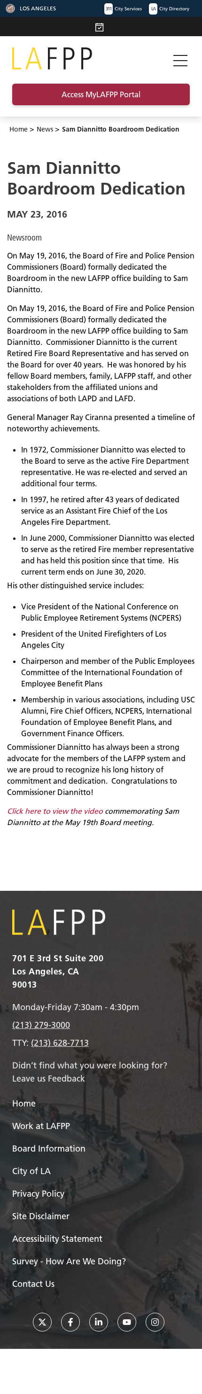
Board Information (48, 1148)
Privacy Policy (38, 1193)
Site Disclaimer (41, 1216)
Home (18, 129)
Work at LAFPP (41, 1126)
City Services (124, 9)
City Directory (170, 9)
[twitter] (42, 1322)
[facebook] (70, 1322)
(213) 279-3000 (41, 1025)
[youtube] (126, 1322)
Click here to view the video (55, 811)
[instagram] (155, 1322)
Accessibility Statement (57, 1238)
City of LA (31, 1171)
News (45, 129)
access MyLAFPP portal (101, 94)
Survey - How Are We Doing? (69, 1261)
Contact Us (33, 1283)
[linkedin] (98, 1322)
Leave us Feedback (48, 1078)
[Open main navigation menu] (180, 58)
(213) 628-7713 (60, 1042)
